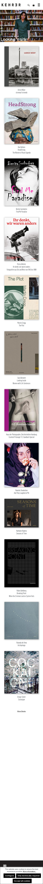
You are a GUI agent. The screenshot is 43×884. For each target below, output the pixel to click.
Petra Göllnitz (21, 267)
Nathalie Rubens (21, 532)
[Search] (28, 4)
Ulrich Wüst (21, 91)
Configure (9, 876)
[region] (21, 26)
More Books (21, 711)
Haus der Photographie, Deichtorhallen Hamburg (21, 435)
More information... (29, 871)
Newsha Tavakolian (21, 491)
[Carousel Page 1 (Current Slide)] (16, 40)
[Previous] (2, 26)
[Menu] (38, 4)
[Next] (40, 26)
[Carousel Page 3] (23, 40)
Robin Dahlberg (21, 593)
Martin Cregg (21, 324)
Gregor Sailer (21, 698)
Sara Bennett (21, 381)
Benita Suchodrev (21, 210)
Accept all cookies (22, 881)
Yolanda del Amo (21, 644)
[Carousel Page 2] (20, 40)
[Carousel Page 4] (27, 40)
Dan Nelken (22, 150)
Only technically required (28, 876)
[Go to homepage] (13, 5)
